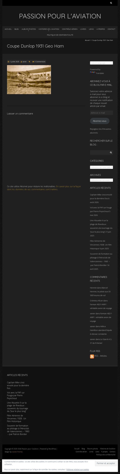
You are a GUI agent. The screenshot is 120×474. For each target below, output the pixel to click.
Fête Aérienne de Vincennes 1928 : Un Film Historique (101, 245)
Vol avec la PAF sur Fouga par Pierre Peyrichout (15, 395)
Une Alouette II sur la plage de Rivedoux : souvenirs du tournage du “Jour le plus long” (17, 407)
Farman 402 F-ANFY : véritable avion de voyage (101, 317)
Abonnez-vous (99, 121)
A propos (101, 29)
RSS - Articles (100, 355)
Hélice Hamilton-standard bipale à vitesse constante (101, 330)
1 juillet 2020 (14, 62)
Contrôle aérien (69, 29)
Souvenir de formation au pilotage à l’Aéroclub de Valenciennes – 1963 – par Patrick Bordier (18, 430)
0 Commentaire (40, 62)
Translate (100, 73)
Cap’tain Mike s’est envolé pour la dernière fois (18, 385)
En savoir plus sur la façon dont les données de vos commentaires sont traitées (44, 188)
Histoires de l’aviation (49, 29)
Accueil (8, 29)
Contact (111, 29)
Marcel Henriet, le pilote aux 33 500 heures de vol (100, 291)
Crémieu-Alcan (96, 300)
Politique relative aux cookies (77, 469)
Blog (16, 29)
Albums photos (29, 29)
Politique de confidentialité (60, 35)
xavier (24, 62)
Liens (91, 29)
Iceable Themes (17, 452)
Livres (83, 29)
